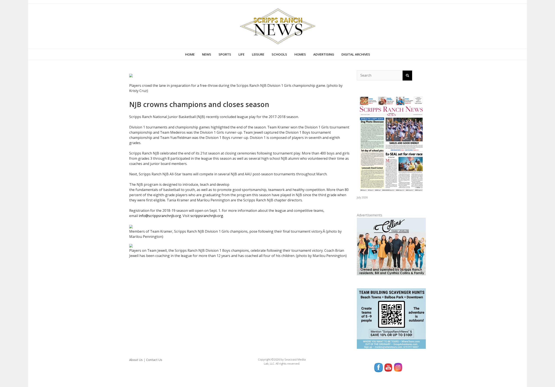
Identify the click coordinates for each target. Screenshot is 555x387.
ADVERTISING (323, 54)
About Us (136, 360)
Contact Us (154, 360)
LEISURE (258, 54)
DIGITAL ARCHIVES (355, 54)
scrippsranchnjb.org (206, 215)
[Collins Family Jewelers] (391, 246)
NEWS (206, 54)
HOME (190, 54)
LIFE (241, 54)
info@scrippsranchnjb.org (160, 215)
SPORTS (225, 54)
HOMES (300, 54)
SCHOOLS (279, 54)
